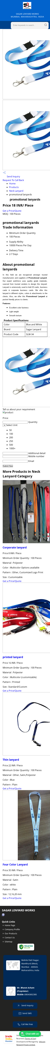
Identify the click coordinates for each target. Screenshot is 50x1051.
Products (14, 187)
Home (12, 183)
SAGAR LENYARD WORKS (27, 15)
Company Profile (12, 929)
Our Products (11, 933)
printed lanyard (13, 657)
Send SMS (27, 1013)
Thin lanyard (11, 759)
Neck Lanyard (16, 190)
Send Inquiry (13, 176)
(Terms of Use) (30, 1038)
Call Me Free (27, 1024)
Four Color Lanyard (15, 864)
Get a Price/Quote (12, 210)
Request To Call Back (13, 180)
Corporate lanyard (15, 547)
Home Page (10, 925)
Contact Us (10, 937)
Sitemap (8, 941)
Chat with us (32, 1034)
